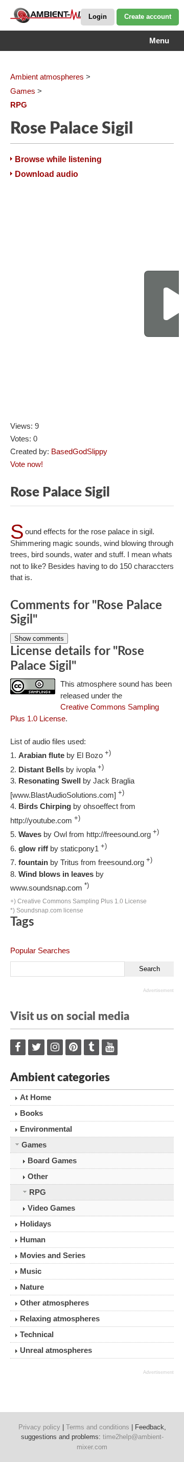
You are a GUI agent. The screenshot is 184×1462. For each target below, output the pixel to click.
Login (97, 16)
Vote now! (26, 464)
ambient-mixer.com (61, 15)
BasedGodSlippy (79, 451)
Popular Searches (40, 950)
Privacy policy (39, 1427)
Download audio (46, 174)
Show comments (39, 638)
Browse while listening (58, 159)
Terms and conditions (97, 1427)
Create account (147, 16)
